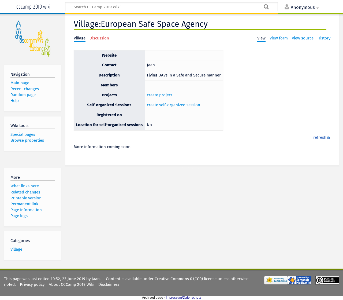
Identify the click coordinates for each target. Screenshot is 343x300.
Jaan (96, 278)
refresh (319, 137)
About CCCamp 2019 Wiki (71, 284)
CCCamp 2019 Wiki (33, 6)
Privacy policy (32, 284)
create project (159, 95)
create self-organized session (173, 105)
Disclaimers (108, 284)
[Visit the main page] (32, 38)
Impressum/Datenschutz (183, 297)
